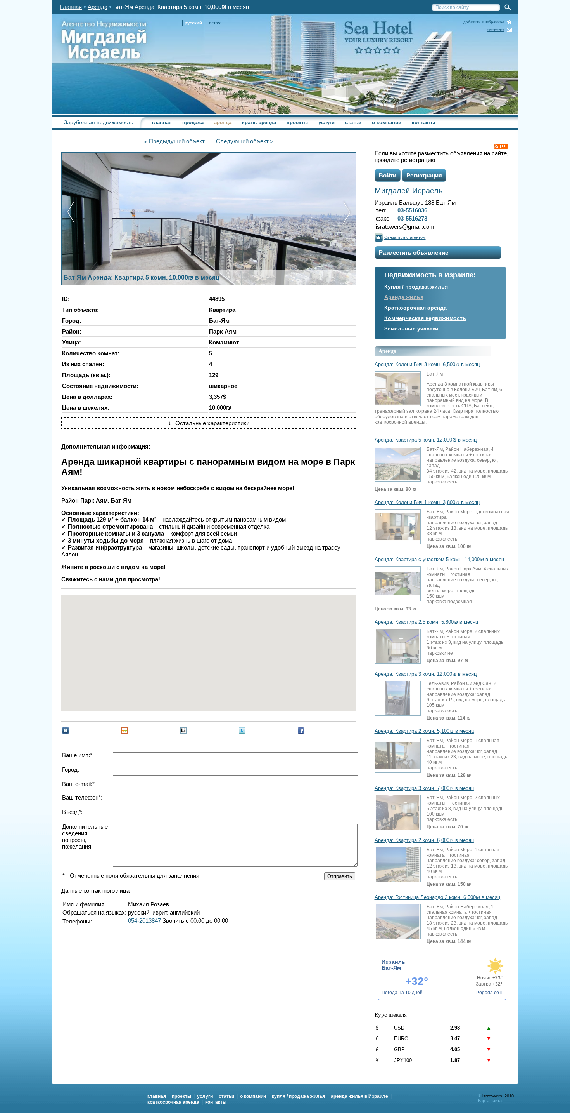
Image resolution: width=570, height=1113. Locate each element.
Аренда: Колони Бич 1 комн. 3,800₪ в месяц (427, 502)
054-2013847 (144, 920)
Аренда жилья (403, 297)
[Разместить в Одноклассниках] (124, 730)
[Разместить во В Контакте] (65, 730)
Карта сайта (490, 1100)
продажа (193, 122)
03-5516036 (412, 210)
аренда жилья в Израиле (359, 1096)
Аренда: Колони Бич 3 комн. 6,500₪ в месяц (427, 364)
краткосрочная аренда (173, 1102)
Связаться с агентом (405, 237)
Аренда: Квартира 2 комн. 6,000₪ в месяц (424, 840)
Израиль (393, 962)
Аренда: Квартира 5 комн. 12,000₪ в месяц (426, 440)
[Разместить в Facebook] (301, 730)
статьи (353, 122)
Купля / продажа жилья (416, 286)
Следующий (242, 141)
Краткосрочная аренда (415, 307)
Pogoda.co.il (489, 992)
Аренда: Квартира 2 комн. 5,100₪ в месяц (424, 731)
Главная (71, 6)
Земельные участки (411, 328)
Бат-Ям (391, 968)
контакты (495, 30)
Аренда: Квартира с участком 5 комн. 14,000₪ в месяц (439, 559)
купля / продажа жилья (298, 1096)
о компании (386, 122)
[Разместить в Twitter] (242, 730)
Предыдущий (177, 141)
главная (162, 122)
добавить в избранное (483, 22)
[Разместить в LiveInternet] (183, 730)
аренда (222, 122)
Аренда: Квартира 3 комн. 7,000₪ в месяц (424, 788)
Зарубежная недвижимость (98, 122)
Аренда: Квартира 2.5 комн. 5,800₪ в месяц (426, 622)
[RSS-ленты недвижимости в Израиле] (501, 146)
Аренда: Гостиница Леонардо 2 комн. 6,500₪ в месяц (437, 897)
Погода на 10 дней (402, 992)
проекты (297, 122)
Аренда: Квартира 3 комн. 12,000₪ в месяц (426, 674)
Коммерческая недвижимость (425, 318)
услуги (326, 122)
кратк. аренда (259, 122)
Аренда (97, 6)
